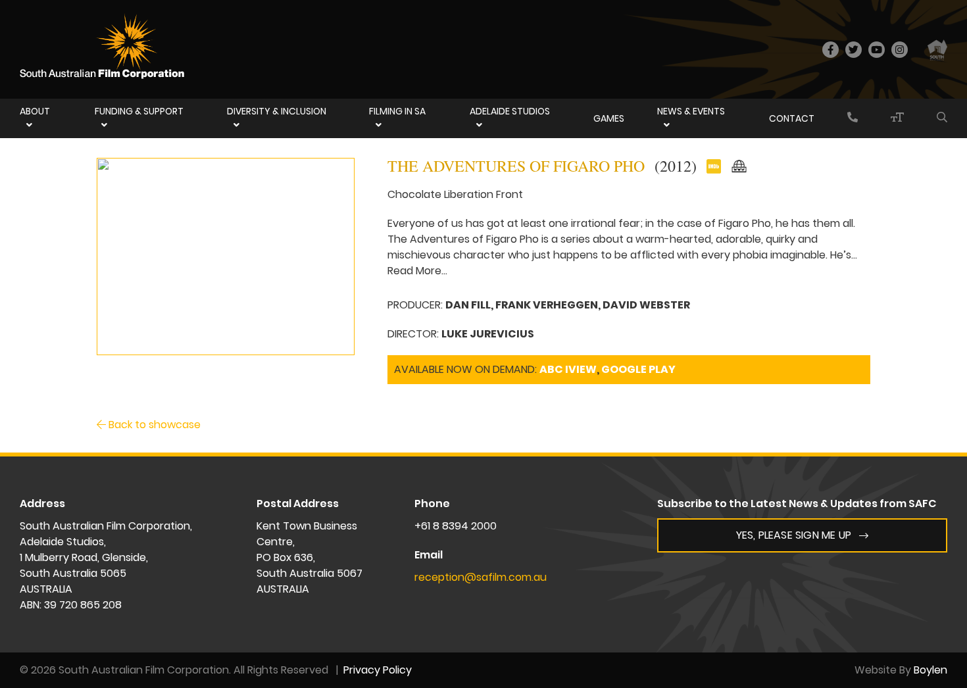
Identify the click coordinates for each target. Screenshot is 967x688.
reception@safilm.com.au (480, 577)
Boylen (930, 669)
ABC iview (568, 369)
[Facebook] (830, 49)
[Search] (942, 118)
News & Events (691, 111)
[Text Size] (897, 118)
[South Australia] (937, 49)
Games (608, 118)
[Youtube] (876, 49)
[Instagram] (899, 49)
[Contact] (852, 118)
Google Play (638, 369)
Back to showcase (153, 424)
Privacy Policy (377, 669)
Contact (791, 118)
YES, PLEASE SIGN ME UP (793, 535)
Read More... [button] (417, 270)
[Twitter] (853, 49)
